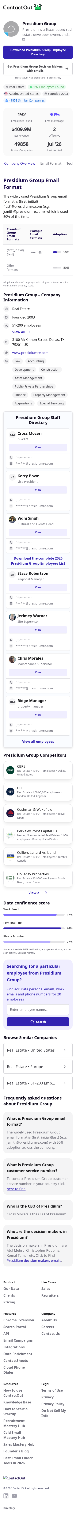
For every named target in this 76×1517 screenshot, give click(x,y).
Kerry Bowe (28, 476)
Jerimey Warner (32, 616)
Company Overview (19, 163)
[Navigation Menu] (68, 7)
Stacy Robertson (33, 573)
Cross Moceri (30, 433)
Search (41, 1022)
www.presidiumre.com (30, 352)
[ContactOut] (24, 7)
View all (35, 893)
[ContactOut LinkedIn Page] (5, 1495)
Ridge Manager (32, 700)
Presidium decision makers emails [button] (34, 1260)
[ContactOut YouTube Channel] (14, 1495)
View (38, 447)
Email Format (50, 163)
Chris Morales (30, 658)
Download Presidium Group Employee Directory (38, 52)
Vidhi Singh (28, 518)
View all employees (38, 741)
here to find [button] (16, 1188)
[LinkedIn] (23, 39)
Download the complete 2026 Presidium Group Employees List (38, 561)
